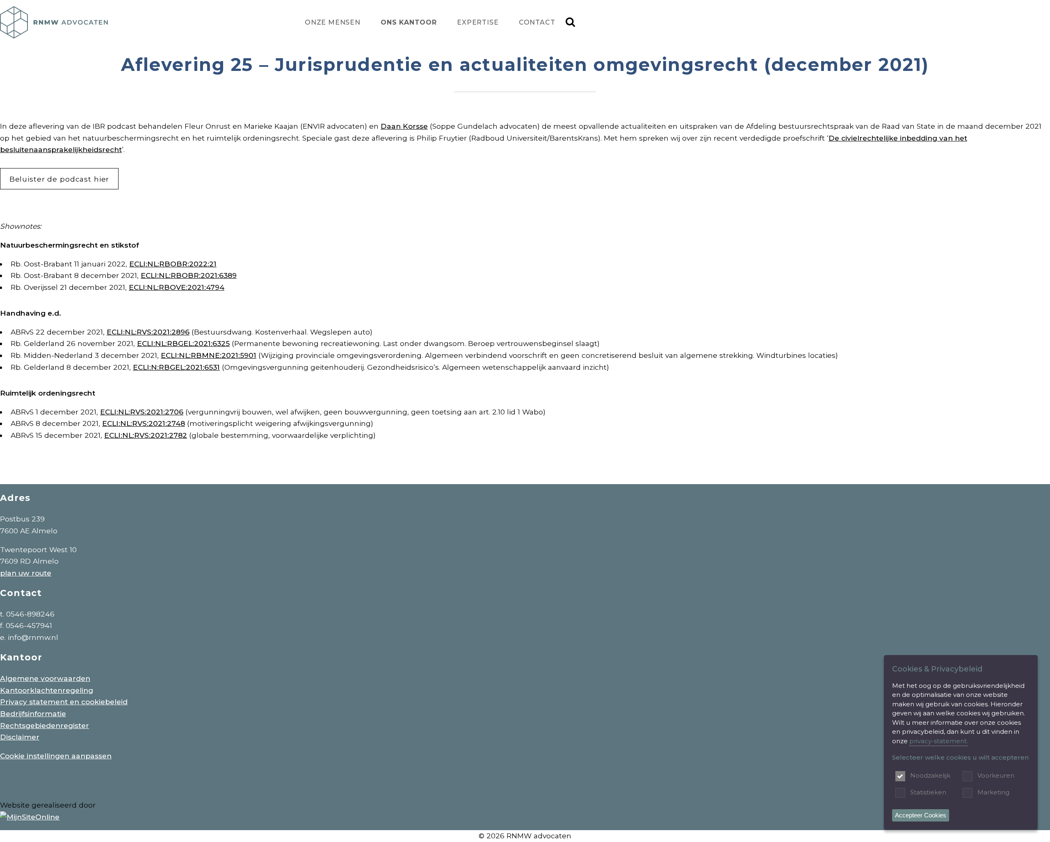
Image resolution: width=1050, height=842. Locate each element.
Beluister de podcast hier (59, 179)
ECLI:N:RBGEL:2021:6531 (176, 367)
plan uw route (25, 573)
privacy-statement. (938, 741)
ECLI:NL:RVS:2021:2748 (143, 423)
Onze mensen (333, 22)
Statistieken (928, 792)
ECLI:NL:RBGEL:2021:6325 (183, 343)
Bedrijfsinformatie (33, 713)
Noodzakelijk (930, 775)
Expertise (477, 22)
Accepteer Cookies (920, 815)
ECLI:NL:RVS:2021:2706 (141, 411)
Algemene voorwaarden (45, 678)
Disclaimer (19, 737)
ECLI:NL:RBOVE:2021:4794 (176, 287)
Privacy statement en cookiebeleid (64, 701)
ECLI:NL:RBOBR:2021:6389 (189, 275)
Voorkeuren (995, 775)
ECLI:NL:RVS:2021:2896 (148, 332)
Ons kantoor (409, 22)
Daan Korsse (404, 126)
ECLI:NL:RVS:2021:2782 (145, 435)
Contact (537, 22)
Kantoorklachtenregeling (46, 690)
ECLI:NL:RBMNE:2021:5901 (208, 355)
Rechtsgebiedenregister (44, 725)
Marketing (993, 792)
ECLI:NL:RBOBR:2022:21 (173, 263)
